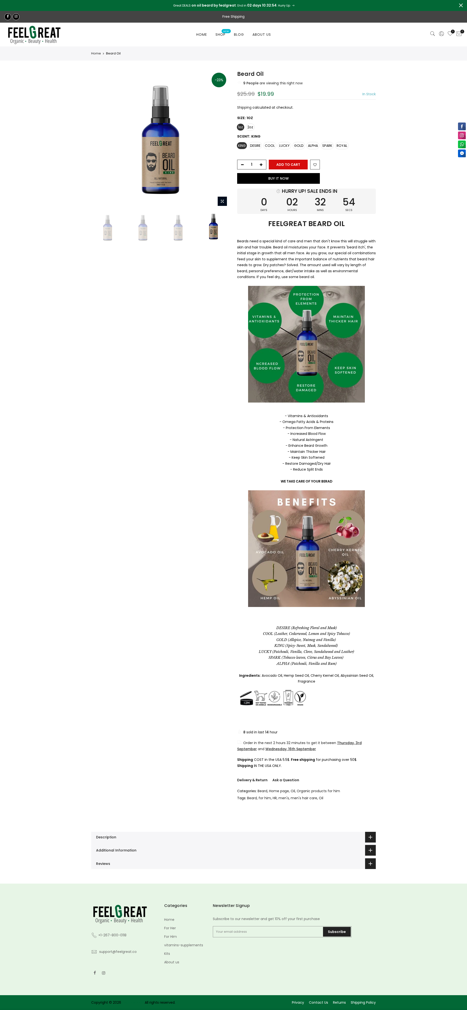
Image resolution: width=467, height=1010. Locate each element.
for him (265, 798)
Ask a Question (285, 780)
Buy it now (278, 178)
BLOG (239, 34)
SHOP (222, 33)
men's (283, 798)
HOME (201, 34)
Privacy (298, 1002)
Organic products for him (318, 791)
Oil (293, 791)
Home (96, 53)
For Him (170, 936)
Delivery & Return (252, 780)
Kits (167, 953)
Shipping (244, 107)
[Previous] (99, 139)
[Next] (221, 139)
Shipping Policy (363, 1002)
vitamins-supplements (183, 945)
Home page (279, 791)
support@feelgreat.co (118, 951)
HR (275, 798)
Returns (339, 1002)
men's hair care (304, 798)
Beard (262, 791)
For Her (170, 928)
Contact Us (318, 1002)
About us (171, 962)
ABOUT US (261, 34)
